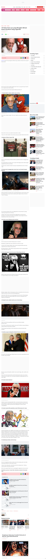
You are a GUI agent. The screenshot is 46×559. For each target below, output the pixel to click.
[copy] (27, 58)
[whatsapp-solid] (21, 58)
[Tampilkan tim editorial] (28, 515)
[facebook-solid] (23, 58)
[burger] (44, 6)
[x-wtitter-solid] (25, 58)
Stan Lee (2, 60)
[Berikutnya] (29, 523)
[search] (35, 7)
